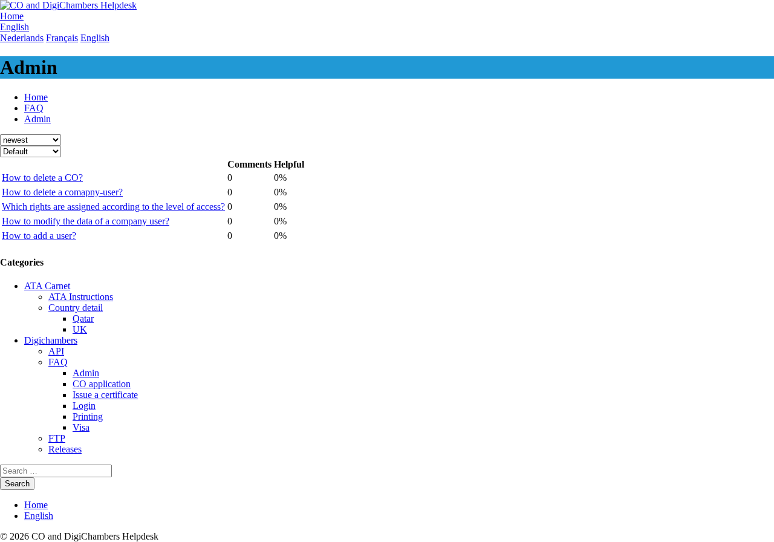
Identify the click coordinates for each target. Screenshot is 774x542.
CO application (102, 384)
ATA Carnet (47, 286)
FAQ (34, 108)
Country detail (75, 307)
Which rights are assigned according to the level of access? (113, 206)
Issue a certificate (105, 395)
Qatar (83, 318)
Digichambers (50, 340)
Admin (37, 119)
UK (80, 329)
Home (36, 97)
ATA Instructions (80, 297)
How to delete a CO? (42, 177)
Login (84, 405)
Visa (81, 427)
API (56, 351)
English (38, 516)
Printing (88, 416)
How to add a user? (39, 235)
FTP (56, 438)
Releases (65, 449)
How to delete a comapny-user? (62, 192)
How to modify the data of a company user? (85, 221)
